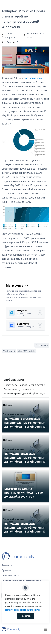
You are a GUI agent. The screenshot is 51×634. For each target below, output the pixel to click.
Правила (6, 570)
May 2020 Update (26, 351)
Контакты (7, 565)
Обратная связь (10, 575)
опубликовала (33, 78)
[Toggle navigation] (45, 629)
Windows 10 (9, 351)
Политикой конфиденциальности (22, 609)
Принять (26, 615)
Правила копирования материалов (21, 580)
